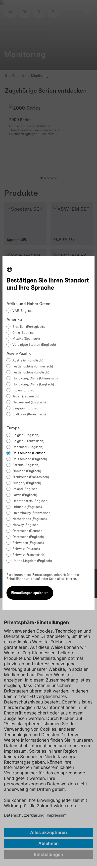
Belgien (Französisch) (28, 441)
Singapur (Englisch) (27, 408)
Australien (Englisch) (27, 360)
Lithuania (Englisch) (27, 507)
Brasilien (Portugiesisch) (30, 327)
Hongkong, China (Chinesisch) (35, 378)
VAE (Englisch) (23, 311)
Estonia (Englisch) (25, 465)
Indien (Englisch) (25, 390)
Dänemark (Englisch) (27, 447)
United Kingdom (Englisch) (32, 561)
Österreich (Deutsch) (28, 531)
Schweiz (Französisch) (28, 555)
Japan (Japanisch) (25, 396)
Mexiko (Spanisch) (26, 339)
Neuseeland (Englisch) (29, 402)
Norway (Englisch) (26, 525)
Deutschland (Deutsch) (29, 453)
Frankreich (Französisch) (30, 477)
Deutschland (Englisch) (29, 459)
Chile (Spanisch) (24, 333)
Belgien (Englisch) (25, 435)
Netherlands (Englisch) (29, 519)
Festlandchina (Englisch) (30, 372)
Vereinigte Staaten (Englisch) (34, 344)
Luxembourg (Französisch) (31, 513)
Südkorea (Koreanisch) (29, 414)
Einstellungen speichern (29, 593)
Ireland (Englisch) (25, 489)
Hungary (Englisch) (26, 483)
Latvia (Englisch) (24, 495)
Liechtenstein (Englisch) (30, 501)
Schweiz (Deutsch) (26, 549)
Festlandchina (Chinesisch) (32, 366)
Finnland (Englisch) (26, 471)
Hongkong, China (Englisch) (33, 384)
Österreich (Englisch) (28, 537)
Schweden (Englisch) (28, 543)
